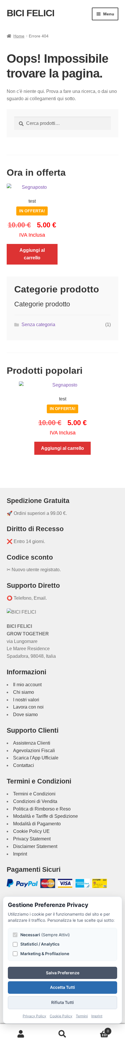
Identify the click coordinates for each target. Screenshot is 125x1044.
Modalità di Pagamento (37, 823)
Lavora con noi (28, 707)
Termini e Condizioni (34, 793)
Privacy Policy (34, 1016)
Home (18, 36)
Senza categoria (38, 324)
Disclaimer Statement (35, 846)
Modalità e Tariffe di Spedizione (45, 816)
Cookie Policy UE (31, 831)
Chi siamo (23, 692)
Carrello (96, 1029)
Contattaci (23, 765)
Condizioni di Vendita (35, 801)
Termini (82, 1016)
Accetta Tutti (62, 987)
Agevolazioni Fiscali (34, 750)
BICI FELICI (30, 13)
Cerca (62, 1034)
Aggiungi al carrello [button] (32, 254)
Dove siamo (25, 714)
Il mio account (27, 684)
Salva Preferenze (62, 972)
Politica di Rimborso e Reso (42, 808)
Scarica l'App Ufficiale (35, 757)
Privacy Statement (32, 838)
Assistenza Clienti (31, 743)
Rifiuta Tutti (62, 1002)
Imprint (20, 853)
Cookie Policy (61, 1016)
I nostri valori (26, 699)
